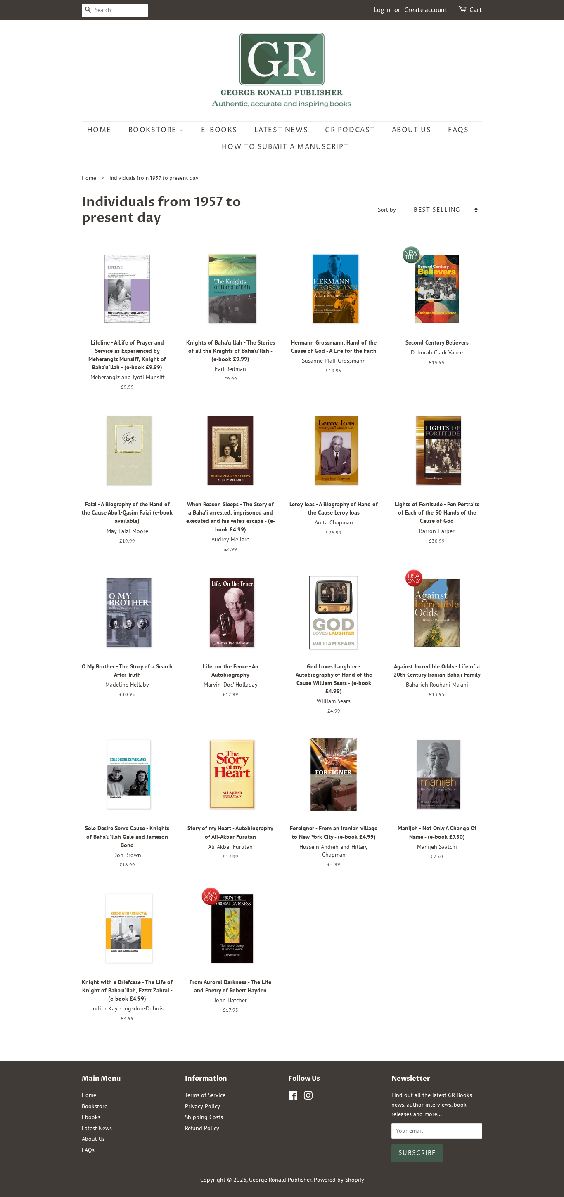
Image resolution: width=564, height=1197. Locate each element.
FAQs (458, 130)
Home (99, 130)
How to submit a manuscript (285, 146)
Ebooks (91, 1117)
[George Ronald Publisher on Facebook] (293, 1097)
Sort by (387, 209)
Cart (475, 10)
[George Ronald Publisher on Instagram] (308, 1097)
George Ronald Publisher (280, 1179)
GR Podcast (350, 130)
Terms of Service (205, 1095)
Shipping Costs (204, 1117)
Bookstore (153, 130)
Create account (426, 10)
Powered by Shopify (339, 1179)
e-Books (219, 130)
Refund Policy (202, 1128)
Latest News (281, 130)
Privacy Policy (202, 1106)
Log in (382, 10)
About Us (411, 130)
